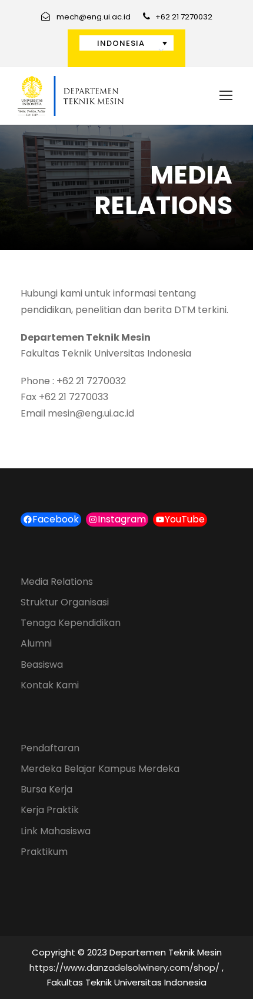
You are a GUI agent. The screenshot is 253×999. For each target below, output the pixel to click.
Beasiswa (42, 664)
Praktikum (44, 851)
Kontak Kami (50, 685)
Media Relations (57, 581)
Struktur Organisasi (65, 602)
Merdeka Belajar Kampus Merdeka (100, 768)
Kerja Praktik (50, 810)
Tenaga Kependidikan (71, 623)
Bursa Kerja (46, 789)
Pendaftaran (50, 748)
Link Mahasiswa (56, 831)
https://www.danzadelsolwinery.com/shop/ (124, 967)
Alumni (36, 643)
